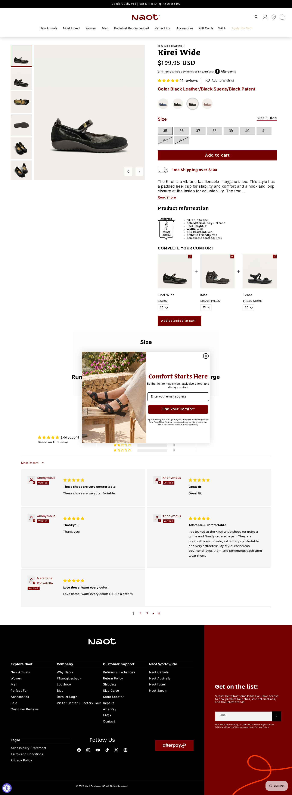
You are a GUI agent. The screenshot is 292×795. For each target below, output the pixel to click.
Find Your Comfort (178, 409)
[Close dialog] (205, 356)
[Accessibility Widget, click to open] (7, 788)
